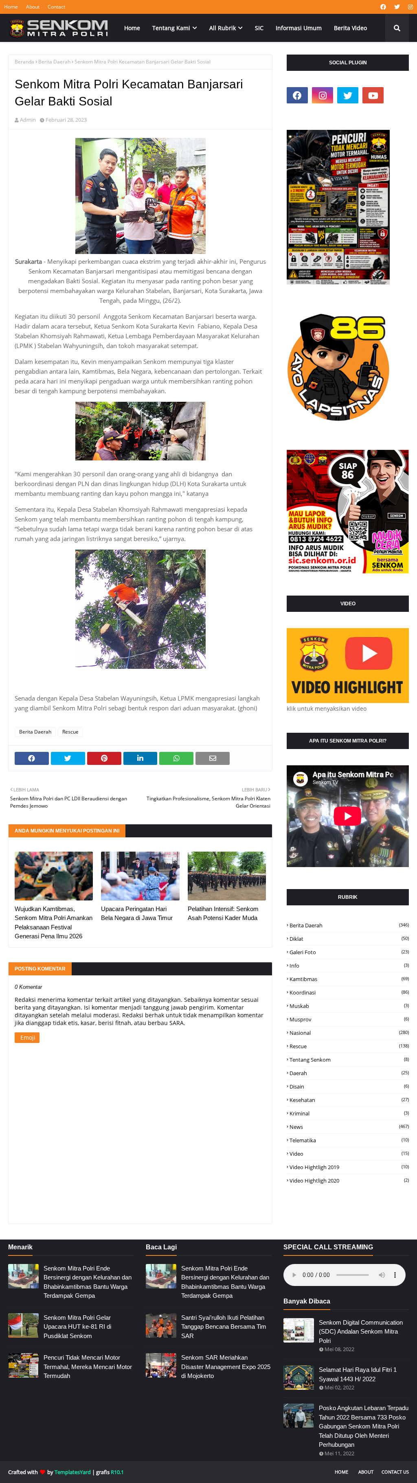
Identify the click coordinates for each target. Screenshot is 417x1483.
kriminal (349, 1113)
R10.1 (117, 1472)
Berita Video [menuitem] (350, 28)
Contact (56, 6)
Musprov (349, 1019)
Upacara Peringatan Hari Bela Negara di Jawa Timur (137, 913)
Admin (28, 119)
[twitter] (397, 7)
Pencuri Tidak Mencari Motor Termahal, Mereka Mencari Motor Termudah (88, 1366)
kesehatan (349, 1100)
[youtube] (373, 95)
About (33, 6)
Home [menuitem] (132, 28)
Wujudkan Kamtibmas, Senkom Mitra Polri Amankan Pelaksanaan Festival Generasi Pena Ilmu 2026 (53, 922)
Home (11, 6)
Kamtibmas (349, 979)
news (349, 1126)
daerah (349, 1073)
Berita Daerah (54, 61)
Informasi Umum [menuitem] (299, 28)
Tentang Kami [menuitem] (171, 28)
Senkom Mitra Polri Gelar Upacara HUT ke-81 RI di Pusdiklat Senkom (77, 1326)
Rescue (70, 731)
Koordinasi (349, 992)
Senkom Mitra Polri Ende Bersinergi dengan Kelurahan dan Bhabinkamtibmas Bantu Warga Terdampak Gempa (88, 1282)
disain (349, 1086)
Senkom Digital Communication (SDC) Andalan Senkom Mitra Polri (361, 1331)
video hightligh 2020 (349, 1180)
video (349, 1153)
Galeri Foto (349, 952)
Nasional (349, 1032)
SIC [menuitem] (259, 28)
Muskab (349, 1006)
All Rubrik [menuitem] (222, 28)
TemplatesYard (73, 1472)
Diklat (349, 938)
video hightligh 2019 (349, 1167)
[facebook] (383, 7)
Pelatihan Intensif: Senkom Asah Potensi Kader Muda (223, 913)
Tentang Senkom (349, 1059)
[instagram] (409, 7)
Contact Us (395, 1472)
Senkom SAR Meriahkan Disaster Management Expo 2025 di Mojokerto (225, 1366)
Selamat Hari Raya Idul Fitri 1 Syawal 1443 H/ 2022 (358, 1374)
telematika (349, 1140)
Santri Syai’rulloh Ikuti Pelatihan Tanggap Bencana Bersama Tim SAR (223, 1326)
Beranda (24, 61)
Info (349, 965)
